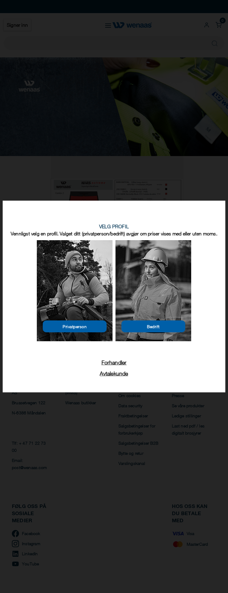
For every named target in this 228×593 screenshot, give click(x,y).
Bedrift (153, 326)
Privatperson (75, 326)
